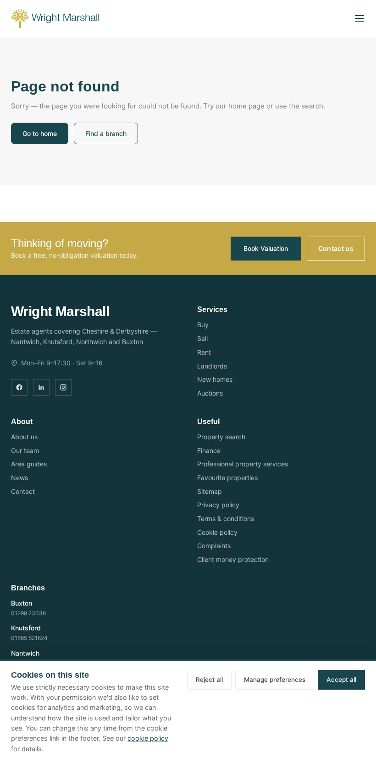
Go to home (39, 133)
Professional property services (242, 464)
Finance (209, 450)
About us (24, 437)
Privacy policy (218, 505)
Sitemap (209, 491)
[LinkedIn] (41, 387)
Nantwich (25, 653)
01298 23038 (28, 613)
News (19, 478)
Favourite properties (227, 478)
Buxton (21, 603)
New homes (214, 379)
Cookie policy (217, 532)
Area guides (29, 464)
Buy (203, 325)
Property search (221, 437)
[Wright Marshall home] (55, 18)
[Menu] (359, 18)
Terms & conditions (225, 518)
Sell (202, 338)
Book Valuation (265, 248)
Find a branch (106, 133)
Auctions (210, 393)
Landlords (212, 366)
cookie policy (147, 738)
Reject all (209, 679)
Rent (204, 352)
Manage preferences (274, 679)
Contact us (336, 248)
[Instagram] (63, 387)
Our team (25, 450)
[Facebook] (19, 387)
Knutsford (26, 628)
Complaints (214, 546)
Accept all (341, 679)
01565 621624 (29, 638)
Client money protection (233, 559)
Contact (23, 491)
